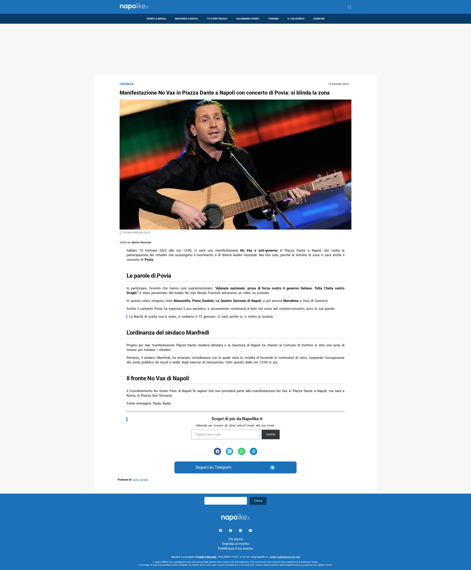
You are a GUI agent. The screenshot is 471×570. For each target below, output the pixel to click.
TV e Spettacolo (217, 18)
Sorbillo (144, 479)
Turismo (273, 18)
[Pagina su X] (241, 531)
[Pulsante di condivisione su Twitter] (229, 451)
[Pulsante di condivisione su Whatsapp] (241, 451)
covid (135, 479)
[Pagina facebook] (221, 531)
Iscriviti (270, 434)
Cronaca (127, 84)
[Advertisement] (235, 49)
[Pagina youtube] (250, 531)
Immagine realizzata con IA (136, 232)
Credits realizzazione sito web (284, 556)
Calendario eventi (247, 18)
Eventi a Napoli (156, 18)
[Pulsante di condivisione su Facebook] (217, 451)
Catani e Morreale (207, 556)
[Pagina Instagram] (231, 531)
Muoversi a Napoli (186, 18)
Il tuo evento (296, 18)
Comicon (318, 18)
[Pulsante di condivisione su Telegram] (253, 451)
